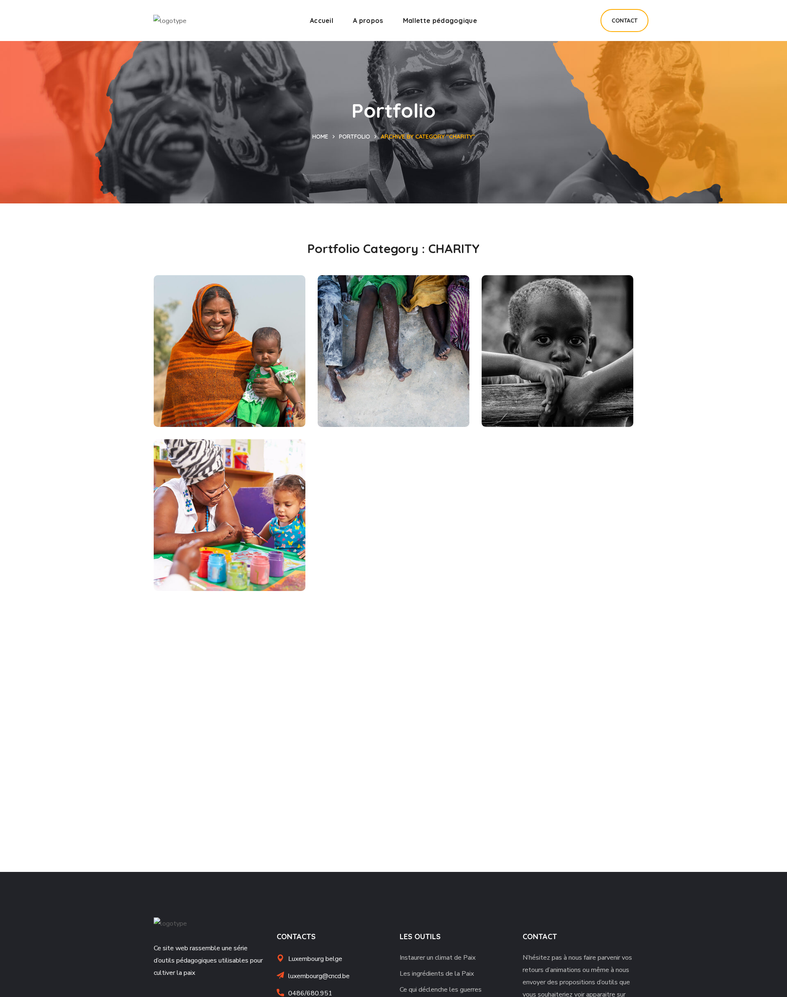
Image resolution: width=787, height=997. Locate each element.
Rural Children (536, 394)
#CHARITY (189, 408)
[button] (624, 20)
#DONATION (556, 408)
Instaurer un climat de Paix (437, 957)
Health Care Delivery (387, 394)
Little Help (198, 394)
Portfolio (354, 136)
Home (320, 136)
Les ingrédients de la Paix (437, 973)
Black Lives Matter (218, 558)
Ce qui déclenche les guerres (441, 989)
